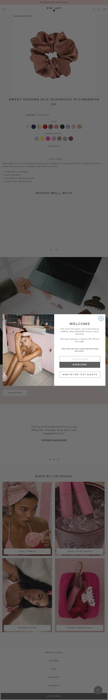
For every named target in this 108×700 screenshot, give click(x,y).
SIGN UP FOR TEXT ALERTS (79, 374)
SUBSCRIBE (79, 365)
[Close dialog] (101, 318)
